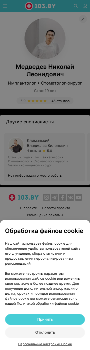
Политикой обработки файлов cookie (48, 303)
